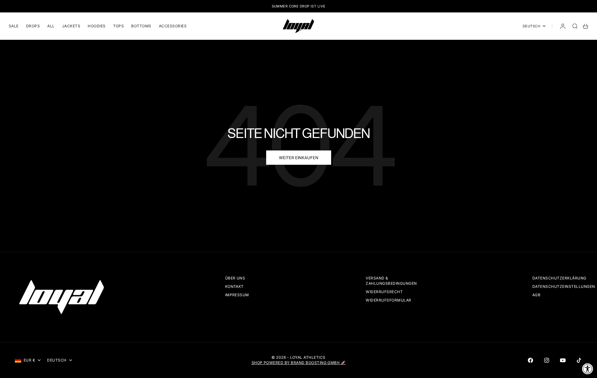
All (50, 26)
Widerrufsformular (388, 300)
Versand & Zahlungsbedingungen (391, 281)
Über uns (235, 278)
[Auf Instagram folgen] (547, 360)
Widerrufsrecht (384, 291)
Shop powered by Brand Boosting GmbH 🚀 (299, 362)
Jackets (71, 26)
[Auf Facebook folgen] (530, 360)
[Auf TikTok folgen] (579, 360)
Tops (118, 26)
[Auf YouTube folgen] (563, 360)
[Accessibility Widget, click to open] (587, 368)
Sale (14, 26)
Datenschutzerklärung (559, 278)
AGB (536, 295)
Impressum (237, 295)
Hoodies (96, 26)
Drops (33, 26)
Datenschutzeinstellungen (563, 286)
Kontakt (234, 286)
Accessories (173, 26)
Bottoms (141, 26)
